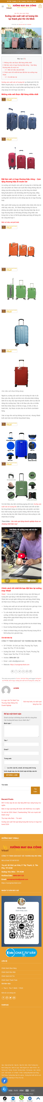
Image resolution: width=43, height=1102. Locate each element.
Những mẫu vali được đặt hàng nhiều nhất (17, 62)
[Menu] (3, 6)
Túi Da (10, 1070)
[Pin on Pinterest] (27, 671)
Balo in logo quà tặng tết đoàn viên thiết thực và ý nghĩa (21, 809)
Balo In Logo (15, 1067)
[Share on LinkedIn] (30, 671)
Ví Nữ (20, 1072)
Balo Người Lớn (24, 1067)
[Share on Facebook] (16, 671)
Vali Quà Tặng (24, 13)
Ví (12, 1072)
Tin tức (16, 13)
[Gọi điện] (21, 1098)
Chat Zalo (13, 1101)
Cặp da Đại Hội (9, 1065)
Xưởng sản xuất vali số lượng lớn (13, 82)
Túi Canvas (29, 1070)
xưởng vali (37, 680)
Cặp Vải (21, 1065)
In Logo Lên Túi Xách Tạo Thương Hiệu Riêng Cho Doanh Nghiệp (10, 702)
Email (6, 749)
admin (29, 24)
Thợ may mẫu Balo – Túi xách (12, 818)
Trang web (7, 758)
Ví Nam (16, 1072)
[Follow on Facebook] (3, 997)
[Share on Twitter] (19, 671)
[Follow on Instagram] (7, 997)
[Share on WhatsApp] (12, 671)
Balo (26, 1065)
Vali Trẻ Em (8, 1072)
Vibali (3, 594)
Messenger (30, 1101)
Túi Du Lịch (5, 1070)
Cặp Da (16, 1065)
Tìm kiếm (5, 785)
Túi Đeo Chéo (21, 1070)
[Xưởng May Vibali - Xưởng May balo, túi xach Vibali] (21, 6)
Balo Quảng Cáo (6, 1067)
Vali (34, 1070)
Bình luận (8, 723)
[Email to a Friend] (23, 671)
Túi (38, 1067)
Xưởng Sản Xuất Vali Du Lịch (33, 1075)
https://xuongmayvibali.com (19, 665)
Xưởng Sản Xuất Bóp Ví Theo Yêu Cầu (13, 1077)
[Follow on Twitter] (10, 997)
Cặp (3, 1065)
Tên (6, 740)
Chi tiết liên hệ (11, 77)
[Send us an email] (14, 997)
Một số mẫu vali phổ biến (14, 70)
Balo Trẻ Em (33, 1067)
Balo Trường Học (33, 1065)
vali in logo (12, 680)
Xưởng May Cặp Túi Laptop (16, 1075)
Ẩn (24, 59)
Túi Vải (15, 1070)
